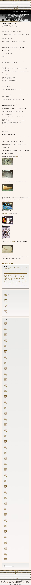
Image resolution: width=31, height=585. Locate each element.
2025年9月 (5, 335)
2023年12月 (5, 362)
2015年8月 (5, 485)
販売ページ (6, 582)
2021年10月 (5, 395)
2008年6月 (5, 555)
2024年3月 (5, 358)
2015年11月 (5, 481)
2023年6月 (5, 369)
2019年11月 (5, 423)
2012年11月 (5, 525)
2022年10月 (5, 379)
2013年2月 (5, 521)
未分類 (5, 311)
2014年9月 (5, 498)
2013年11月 (5, 510)
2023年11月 (5, 363)
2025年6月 (5, 339)
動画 (4, 300)
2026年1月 (5, 329)
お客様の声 (5, 295)
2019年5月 (5, 430)
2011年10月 (5, 541)
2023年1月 (5, 375)
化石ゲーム (5, 301)
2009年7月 (5, 549)
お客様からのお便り (6, 294)
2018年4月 (5, 446)
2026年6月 (5, 323)
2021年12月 (5, 392)
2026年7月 (5, 322)
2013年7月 (5, 515)
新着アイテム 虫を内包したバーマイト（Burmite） (11, 275)
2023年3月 (5, 373)
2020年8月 (5, 412)
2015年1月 (5, 493)
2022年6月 (5, 385)
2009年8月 (5, 548)
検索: (4, 566)
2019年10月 (5, 424)
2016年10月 (5, 468)
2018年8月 (5, 441)
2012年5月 (5, 532)
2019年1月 (5, 435)
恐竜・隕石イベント (6, 305)
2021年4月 (5, 402)
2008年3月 (5, 559)
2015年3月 (5, 491)
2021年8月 (5, 397)
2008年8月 (5, 553)
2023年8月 (5, 367)
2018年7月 (5, 442)
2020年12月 (5, 407)
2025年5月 (5, 340)
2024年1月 (5, 361)
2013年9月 (5, 513)
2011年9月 (5, 542)
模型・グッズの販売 (15, 8)
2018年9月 (5, 440)
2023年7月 (5, 368)
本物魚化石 (13, 241)
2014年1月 (5, 508)
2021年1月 (5, 406)
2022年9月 (5, 380)
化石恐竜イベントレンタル (15, 573)
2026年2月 (5, 328)
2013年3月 (5, 520)
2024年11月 (5, 347)
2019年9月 (5, 425)
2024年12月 (5, 346)
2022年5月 (5, 386)
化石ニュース (10, 25)
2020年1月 (5, 420)
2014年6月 (5, 502)
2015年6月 (5, 487)
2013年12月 (5, 509)
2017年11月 (5, 452)
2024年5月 (5, 356)
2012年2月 (5, 536)
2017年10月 (5, 453)
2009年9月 (5, 547)
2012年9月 (5, 527)
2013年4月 (5, 519)
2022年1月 (5, 391)
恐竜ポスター (9, 213)
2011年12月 (5, 538)
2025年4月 (5, 341)
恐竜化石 (5, 306)
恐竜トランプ (5, 213)
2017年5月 (5, 459)
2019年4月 (5, 431)
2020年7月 (5, 413)
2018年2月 (5, 448)
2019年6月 (5, 429)
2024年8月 (5, 352)
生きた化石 (5, 312)
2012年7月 (5, 530)
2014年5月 (5, 503)
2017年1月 (5, 464)
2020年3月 (5, 418)
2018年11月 (5, 437)
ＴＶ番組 (5, 293)
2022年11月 (5, 378)
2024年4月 (5, 357)
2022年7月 (5, 384)
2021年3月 (5, 403)
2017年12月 (5, 451)
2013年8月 (5, 514)
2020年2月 (5, 419)
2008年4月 (5, 558)
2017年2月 (5, 463)
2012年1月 (5, 537)
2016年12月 (5, 465)
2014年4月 (5, 504)
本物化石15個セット (18, 156)
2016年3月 (5, 476)
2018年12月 (5, 436)
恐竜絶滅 (5, 307)
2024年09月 (5, 351)
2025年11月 (5, 333)
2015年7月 (5, 486)
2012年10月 (5, 526)
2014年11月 (5, 496)
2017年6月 (5, 458)
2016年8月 (5, 470)
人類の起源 (5, 299)
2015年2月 (5, 492)
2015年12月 (5, 480)
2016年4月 (5, 475)
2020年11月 (5, 408)
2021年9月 (5, 396)
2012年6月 (5, 531)
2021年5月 (5, 401)
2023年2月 (5, 374)
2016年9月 (5, 469)
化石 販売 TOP (15, 1)
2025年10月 (5, 334)
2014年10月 (5, 497)
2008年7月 (5, 554)
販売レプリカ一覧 (15, 6)
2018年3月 (5, 447)
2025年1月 (5, 345)
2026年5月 (5, 324)
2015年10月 (5, 482)
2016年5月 (5, 474)
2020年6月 (5, 414)
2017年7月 (5, 457)
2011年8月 (5, 543)
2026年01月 (5, 330)
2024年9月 (5, 350)
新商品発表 (5, 310)
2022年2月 (5, 390)
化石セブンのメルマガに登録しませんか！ (8, 263)
